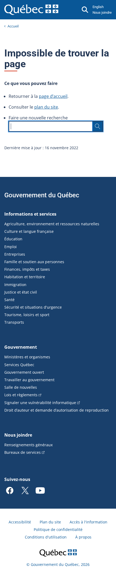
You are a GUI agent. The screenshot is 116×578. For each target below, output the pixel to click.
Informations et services (30, 214)
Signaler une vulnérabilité (40, 402)
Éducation (13, 238)
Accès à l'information (88, 522)
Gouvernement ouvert (24, 372)
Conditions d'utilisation (46, 537)
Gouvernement (20, 347)
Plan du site (50, 522)
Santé (9, 299)
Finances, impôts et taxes (27, 269)
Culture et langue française (29, 231)
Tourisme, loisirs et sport (26, 314)
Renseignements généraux (28, 444)
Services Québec (19, 364)
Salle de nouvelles (20, 387)
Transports (14, 322)
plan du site (46, 107)
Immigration (15, 284)
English (98, 7)
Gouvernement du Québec (41, 195)
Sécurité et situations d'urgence (33, 307)
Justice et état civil (20, 292)
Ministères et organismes (27, 356)
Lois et (20, 394)
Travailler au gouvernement (29, 379)
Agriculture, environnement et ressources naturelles (51, 223)
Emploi (10, 246)
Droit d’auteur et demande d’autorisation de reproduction (56, 410)
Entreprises (14, 254)
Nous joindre (102, 12)
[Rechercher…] (97, 126)
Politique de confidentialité (58, 529)
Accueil (13, 26)
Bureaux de (22, 452)
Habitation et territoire (24, 276)
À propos (83, 537)
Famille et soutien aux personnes (34, 261)
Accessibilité (20, 522)
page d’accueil (53, 96)
